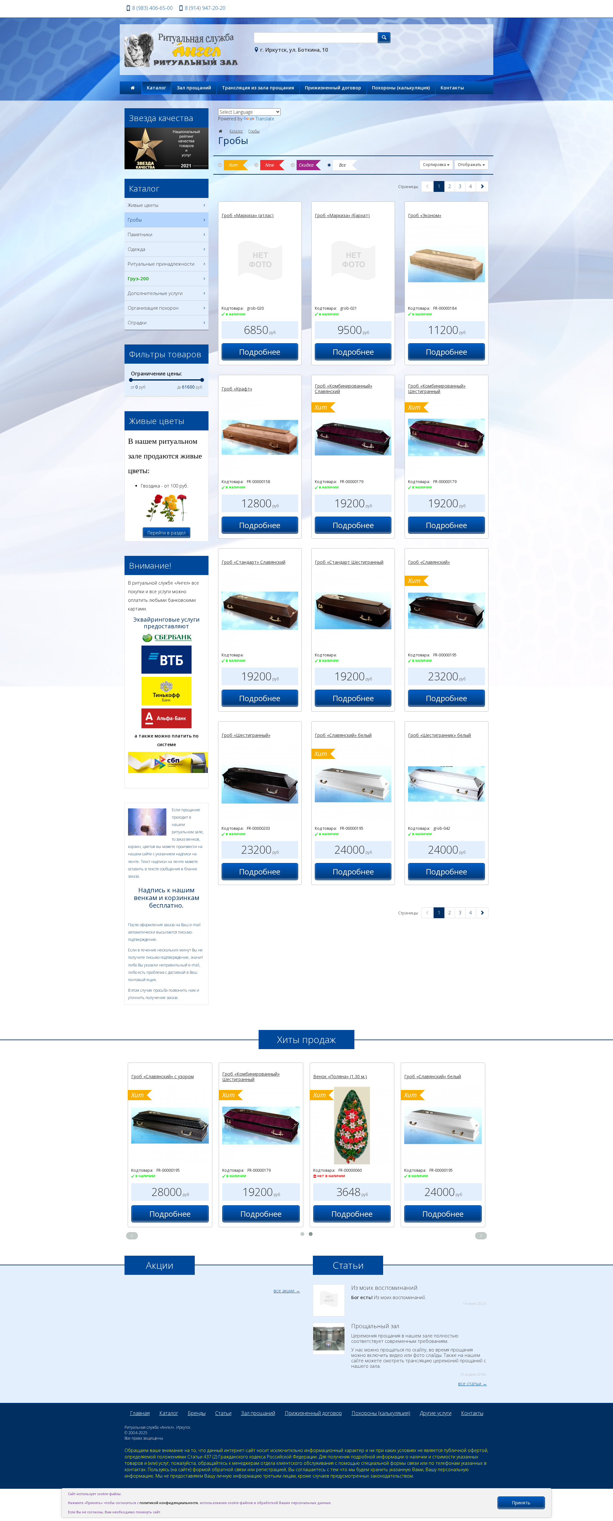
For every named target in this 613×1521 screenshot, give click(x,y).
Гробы (254, 131)
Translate (264, 119)
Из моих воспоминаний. (419, 1295)
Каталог (156, 88)
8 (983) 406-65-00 (152, 7)
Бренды (197, 1413)
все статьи (469, 1384)
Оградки (137, 322)
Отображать (470, 164)
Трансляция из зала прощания (258, 88)
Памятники (140, 234)
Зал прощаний (194, 88)
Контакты (452, 88)
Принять (521, 1503)
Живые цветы (143, 205)
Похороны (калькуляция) (401, 88)
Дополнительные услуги (155, 293)
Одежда (136, 249)
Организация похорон (153, 308)
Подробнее (259, 351)
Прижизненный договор (333, 88)
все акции (284, 1291)
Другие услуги (435, 1413)
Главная (140, 1413)
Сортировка (435, 164)
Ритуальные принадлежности (161, 264)
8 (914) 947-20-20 (205, 7)
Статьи (223, 1413)
